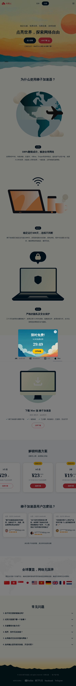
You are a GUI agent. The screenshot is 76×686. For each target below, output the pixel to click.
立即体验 (38, 351)
